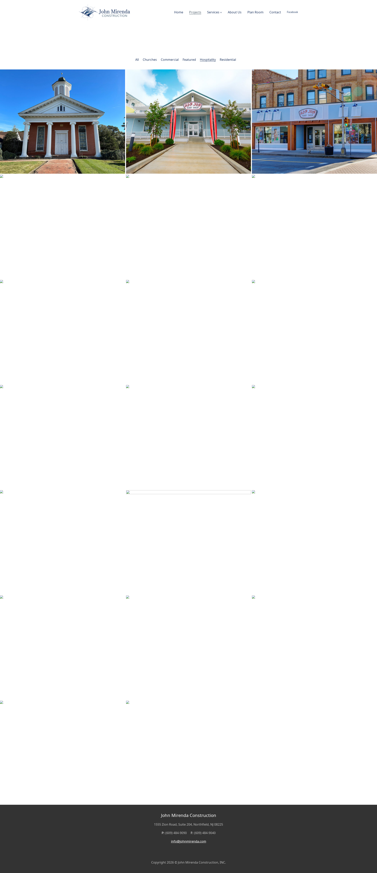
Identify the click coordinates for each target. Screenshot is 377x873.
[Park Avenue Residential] (62, 753)
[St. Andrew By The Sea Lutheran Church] (188, 437)
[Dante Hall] (62, 437)
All (137, 60)
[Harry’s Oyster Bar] (188, 227)
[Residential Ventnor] (188, 753)
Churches (150, 60)
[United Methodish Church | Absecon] (62, 121)
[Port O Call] (188, 332)
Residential (228, 60)
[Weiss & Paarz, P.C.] (62, 647)
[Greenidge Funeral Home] (188, 647)
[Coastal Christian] (62, 542)
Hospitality (208, 60)
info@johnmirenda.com (188, 841)
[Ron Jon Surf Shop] (314, 121)
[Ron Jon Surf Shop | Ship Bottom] (188, 121)
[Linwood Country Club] (314, 332)
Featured (189, 60)
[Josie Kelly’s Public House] (62, 332)
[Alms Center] (188, 542)
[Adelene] (314, 542)
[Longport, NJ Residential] (314, 647)
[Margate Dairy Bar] (314, 227)
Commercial (170, 60)
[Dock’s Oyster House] (62, 227)
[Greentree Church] (314, 437)
